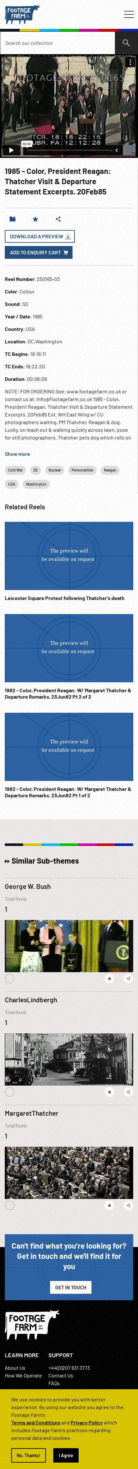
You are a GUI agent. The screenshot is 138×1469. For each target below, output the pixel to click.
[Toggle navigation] (129, 14)
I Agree (66, 1455)
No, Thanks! (28, 1455)
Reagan (110, 470)
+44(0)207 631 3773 (69, 1368)
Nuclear (54, 470)
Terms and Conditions (35, 1422)
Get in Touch (70, 1287)
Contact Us (60, 1375)
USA (11, 484)
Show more (17, 454)
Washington (36, 484)
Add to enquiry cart (35, 252)
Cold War (15, 470)
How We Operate (23, 1375)
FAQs (54, 1383)
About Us (15, 1368)
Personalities (82, 470)
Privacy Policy (87, 1422)
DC (35, 470)
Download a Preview (36, 236)
